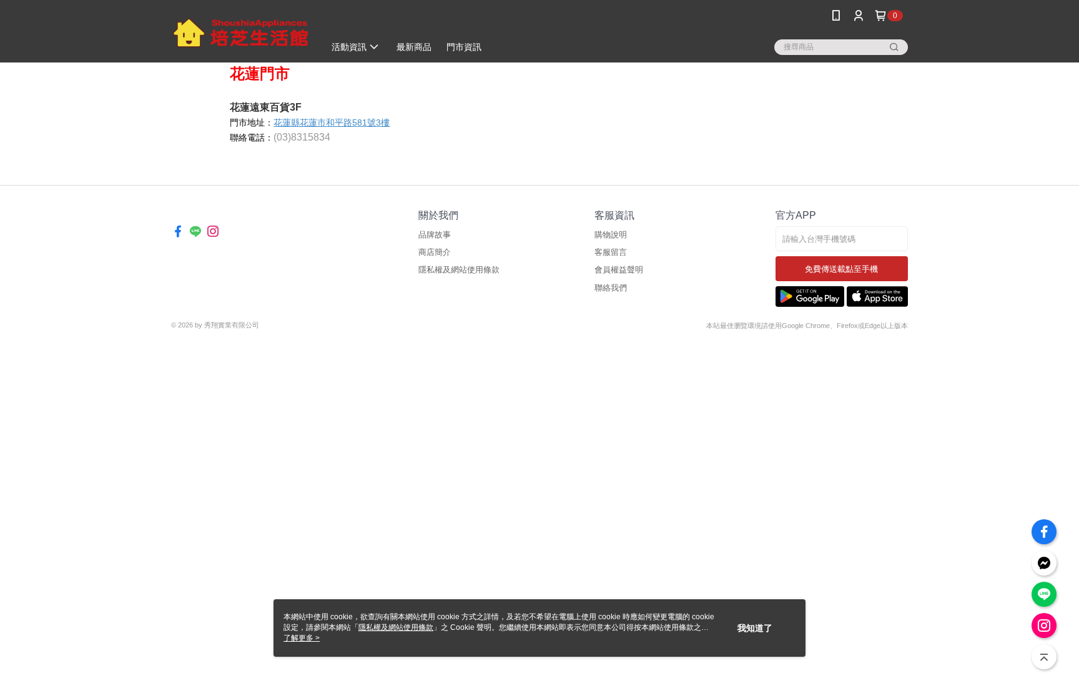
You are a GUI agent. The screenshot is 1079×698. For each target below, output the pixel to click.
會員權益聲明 (618, 269)
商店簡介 (434, 252)
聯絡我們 (610, 287)
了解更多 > (301, 638)
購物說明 (610, 234)
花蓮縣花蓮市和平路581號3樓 (331, 122)
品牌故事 (434, 234)
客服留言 (610, 252)
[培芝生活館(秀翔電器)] (240, 32)
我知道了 (754, 628)
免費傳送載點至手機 (841, 269)
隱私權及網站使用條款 (459, 269)
